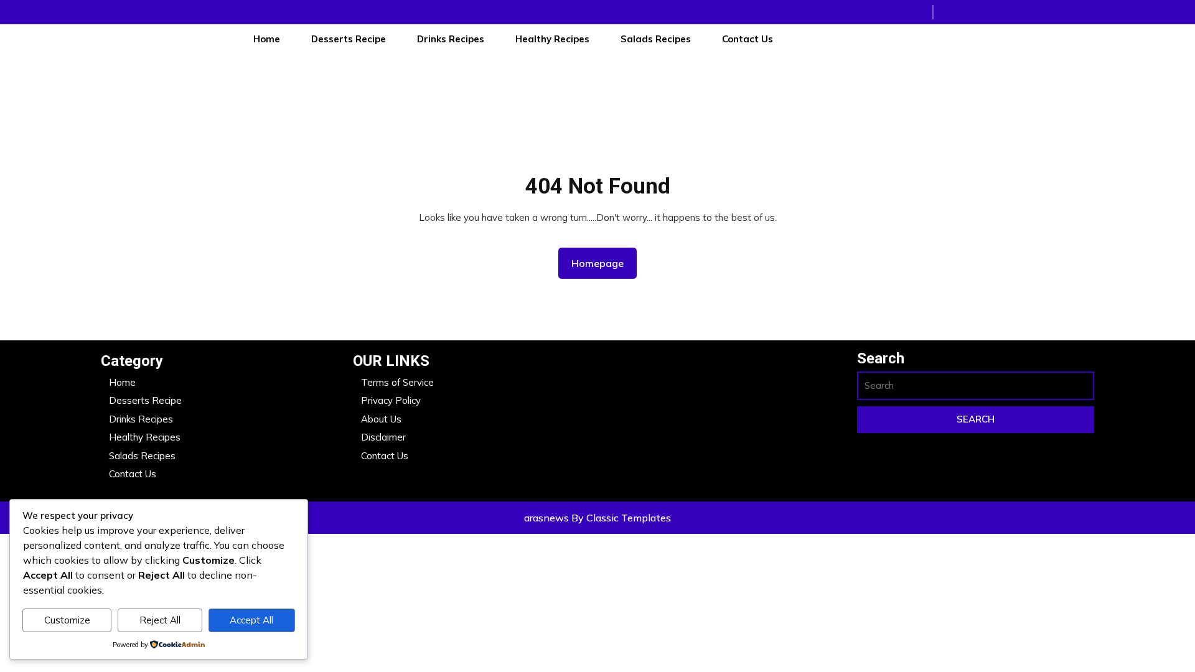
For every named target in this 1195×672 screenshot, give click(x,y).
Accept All (251, 620)
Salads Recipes (656, 39)
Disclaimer (383, 437)
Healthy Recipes (552, 39)
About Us (381, 419)
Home (266, 39)
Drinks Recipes (450, 39)
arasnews (547, 517)
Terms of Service (397, 382)
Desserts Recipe (348, 39)
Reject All (159, 620)
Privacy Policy (391, 400)
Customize (67, 620)
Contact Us (747, 39)
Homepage (602, 262)
